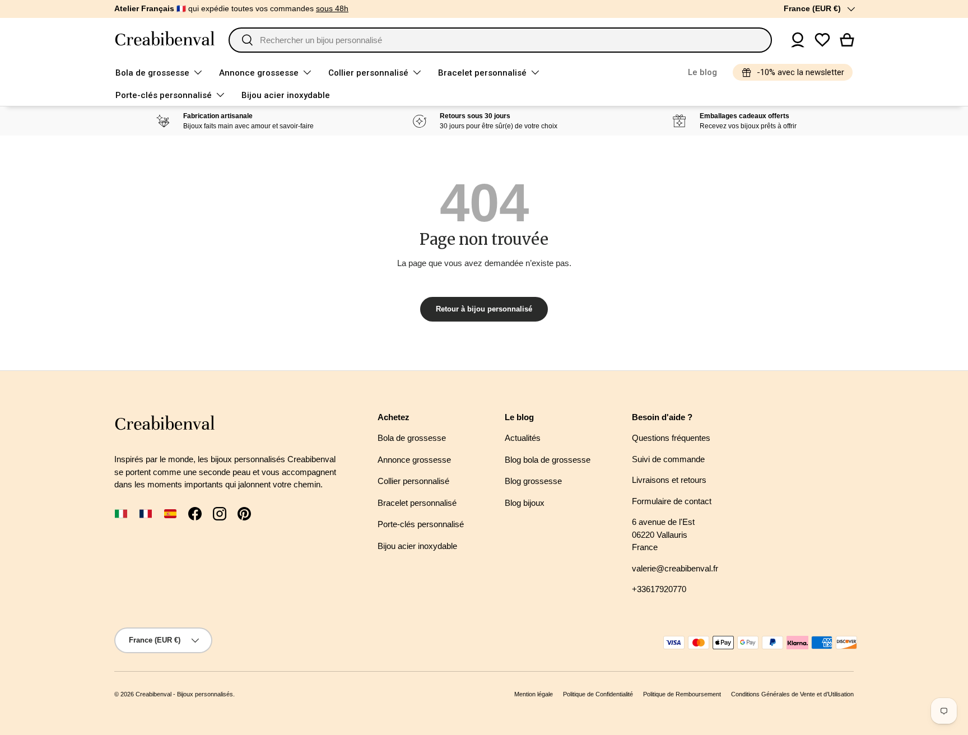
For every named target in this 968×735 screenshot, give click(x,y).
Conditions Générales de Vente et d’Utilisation (792, 694)
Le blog (702, 72)
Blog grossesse (533, 481)
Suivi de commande (668, 459)
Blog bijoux (524, 503)
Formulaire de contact (671, 501)
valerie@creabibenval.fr (675, 568)
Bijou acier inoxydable (285, 95)
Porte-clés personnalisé (163, 95)
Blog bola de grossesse (547, 459)
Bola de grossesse (152, 73)
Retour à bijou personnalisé (484, 309)
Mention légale (533, 694)
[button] (847, 39)
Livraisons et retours (669, 480)
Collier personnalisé (368, 73)
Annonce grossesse (259, 73)
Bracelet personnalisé (482, 73)
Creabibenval (153, 694)
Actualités (523, 438)
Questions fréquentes (671, 438)
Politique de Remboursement (682, 694)
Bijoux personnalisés (205, 694)
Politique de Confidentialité (598, 694)
